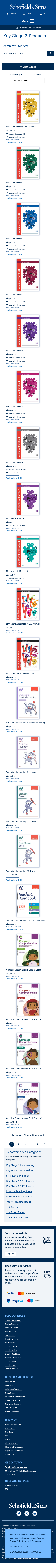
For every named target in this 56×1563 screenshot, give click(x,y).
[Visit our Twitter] (26, 1513)
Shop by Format (11, 1346)
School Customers (12, 1412)
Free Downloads (11, 1339)
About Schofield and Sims (15, 1425)
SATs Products (10, 1332)
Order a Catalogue (12, 1400)
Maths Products (11, 1328)
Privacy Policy (16, 1541)
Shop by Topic (10, 1365)
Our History (10, 1428)
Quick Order (10, 1393)
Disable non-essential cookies (25, 1552)
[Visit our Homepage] (28, 6)
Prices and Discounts (13, 1404)
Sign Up (10, 1254)
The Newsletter (11, 1443)
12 (37, 1144)
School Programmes (13, 1320)
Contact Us (9, 1454)
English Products (11, 1324)
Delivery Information (13, 1389)
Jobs (7, 1436)
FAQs (7, 1489)
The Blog (8, 1439)
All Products (10, 1343)
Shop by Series (11, 1350)
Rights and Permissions (14, 1451)
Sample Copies (11, 1408)
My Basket (9, 1386)
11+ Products (10, 1335)
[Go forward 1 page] (44, 1144)
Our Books (9, 1432)
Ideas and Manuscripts (14, 1447)
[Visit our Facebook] (18, 1513)
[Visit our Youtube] (34, 1513)
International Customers (15, 1397)
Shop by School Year (13, 1358)
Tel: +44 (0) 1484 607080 (17, 1467)
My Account (10, 1382)
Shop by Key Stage (12, 1354)
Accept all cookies (19, 1547)
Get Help (11, 1475)
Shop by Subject (11, 1361)
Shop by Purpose (11, 1369)
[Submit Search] (50, 53)
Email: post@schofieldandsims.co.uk (21, 1471)
